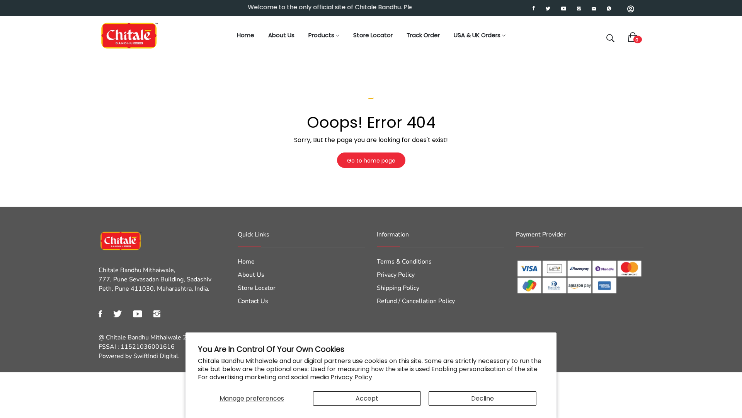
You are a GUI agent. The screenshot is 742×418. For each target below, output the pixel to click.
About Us (281, 35)
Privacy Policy (351, 377)
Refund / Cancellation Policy (416, 301)
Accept (367, 398)
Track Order (423, 35)
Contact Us (253, 301)
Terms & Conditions (404, 261)
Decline (482, 398)
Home (245, 35)
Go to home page (371, 160)
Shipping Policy (398, 288)
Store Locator (373, 35)
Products (322, 35)
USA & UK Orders (478, 35)
